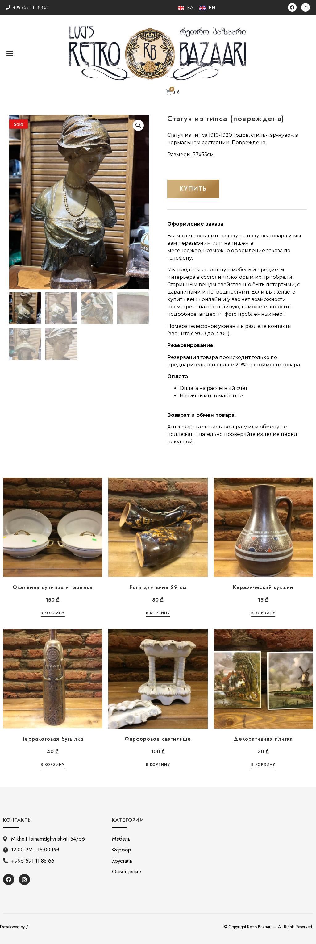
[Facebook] (292, 7)
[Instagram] (305, 7)
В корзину (53, 613)
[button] (10, 53)
